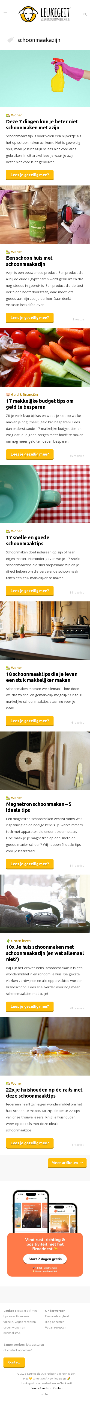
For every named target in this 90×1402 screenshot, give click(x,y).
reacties (77, 456)
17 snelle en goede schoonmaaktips (27, 540)
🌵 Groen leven (18, 940)
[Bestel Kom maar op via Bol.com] (45, 1275)
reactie (78, 319)
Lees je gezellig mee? (30, 174)
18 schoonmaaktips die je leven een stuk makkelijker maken (41, 677)
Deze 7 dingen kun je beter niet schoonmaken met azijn (42, 124)
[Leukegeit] (45, 15)
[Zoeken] (85, 14)
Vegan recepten (55, 1327)
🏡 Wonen (14, 115)
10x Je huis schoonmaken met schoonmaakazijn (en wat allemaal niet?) (45, 953)
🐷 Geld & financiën (22, 394)
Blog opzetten (54, 1321)
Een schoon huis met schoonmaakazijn (29, 261)
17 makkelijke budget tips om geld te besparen (39, 404)
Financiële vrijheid (57, 1316)
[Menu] (5, 14)
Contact (14, 1362)
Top (46, 1394)
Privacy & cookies (41, 1388)
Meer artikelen (64, 1162)
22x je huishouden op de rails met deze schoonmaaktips (44, 1093)
